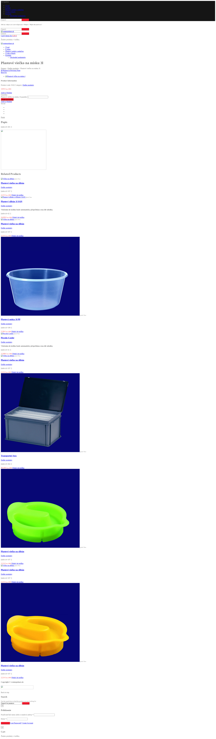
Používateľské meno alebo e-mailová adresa (17, 715)
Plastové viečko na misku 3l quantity (14, 97)
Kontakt (8, 14)
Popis (3, 117)
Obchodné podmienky (18, 16)
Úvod (7, 6)
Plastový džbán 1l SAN (11, 201)
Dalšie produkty (13, 68)
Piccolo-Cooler (7, 338)
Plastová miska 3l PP (10, 319)
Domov (3, 68)
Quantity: (4, 95)
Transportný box (9, 456)
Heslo (3, 719)
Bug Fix (4, 72)
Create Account (27, 723)
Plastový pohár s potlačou (14, 10)
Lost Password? (16, 723)
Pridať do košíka (7, 99)
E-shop (7, 8)
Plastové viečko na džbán (12, 183)
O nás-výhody (10, 12)
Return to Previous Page (10, 70)
